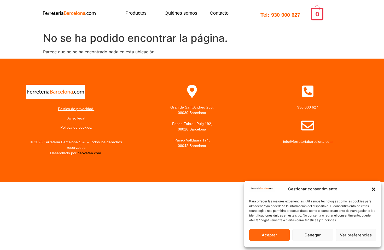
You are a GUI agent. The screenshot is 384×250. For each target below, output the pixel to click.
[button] (373, 189)
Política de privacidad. (76, 109)
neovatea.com (90, 153)
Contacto (219, 13)
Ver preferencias (356, 234)
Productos (136, 13)
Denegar (313, 234)
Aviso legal (76, 118)
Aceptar (269, 234)
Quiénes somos (181, 13)
